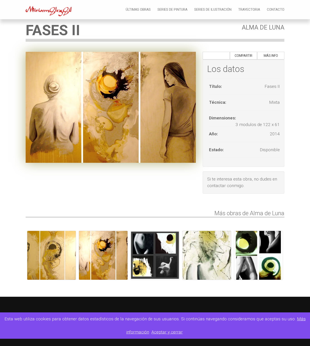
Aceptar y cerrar (167, 332)
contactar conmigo (225, 185)
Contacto (275, 9)
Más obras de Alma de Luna (249, 213)
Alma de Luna (263, 27)
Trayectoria (249, 9)
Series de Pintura (172, 9)
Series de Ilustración (212, 9)
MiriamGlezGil (49, 11)
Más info (271, 55)
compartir (243, 55)
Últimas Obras (138, 9)
